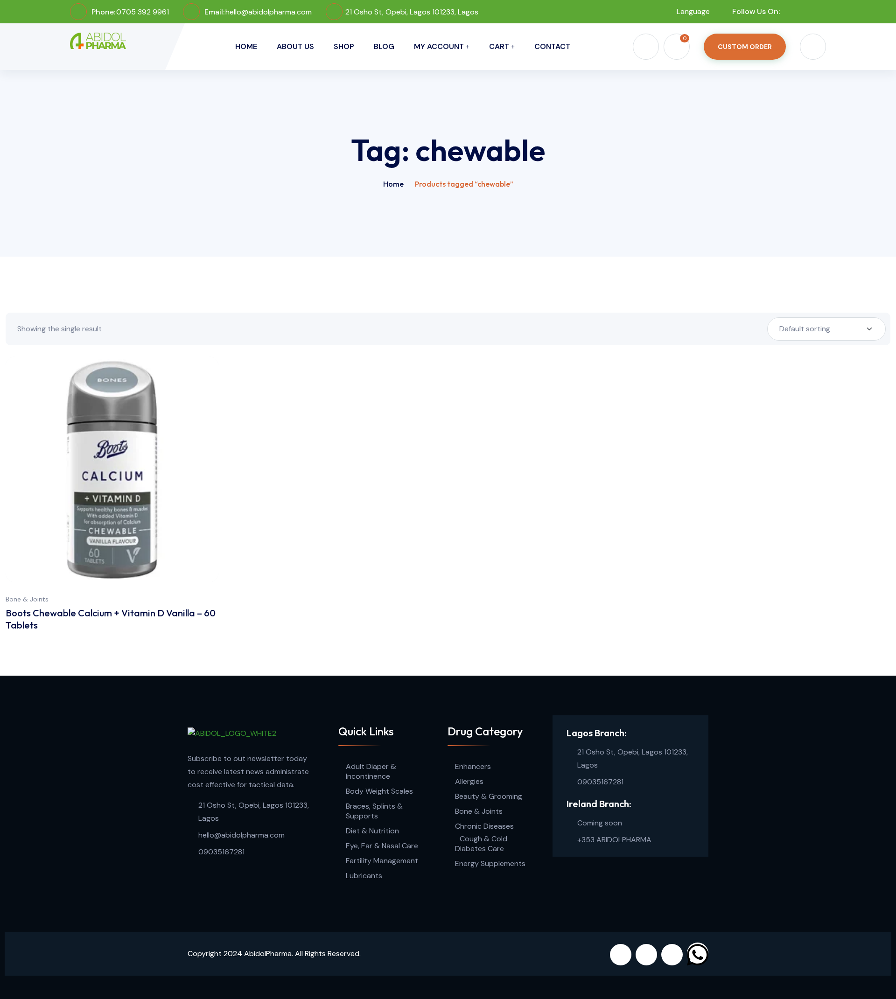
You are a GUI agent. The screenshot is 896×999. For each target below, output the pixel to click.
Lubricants (364, 875)
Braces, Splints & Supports (374, 811)
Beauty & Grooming (488, 796)
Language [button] (692, 11)
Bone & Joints (27, 599)
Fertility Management (382, 861)
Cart (499, 46)
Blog (384, 46)
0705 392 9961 (142, 12)
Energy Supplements (490, 863)
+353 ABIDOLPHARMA (614, 840)
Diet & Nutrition (372, 831)
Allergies (469, 781)
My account (439, 46)
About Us (295, 46)
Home (246, 46)
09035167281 (221, 852)
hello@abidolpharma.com (268, 12)
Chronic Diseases (484, 826)
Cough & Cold (483, 839)
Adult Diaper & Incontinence (371, 771)
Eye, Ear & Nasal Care (382, 846)
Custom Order (745, 46)
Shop (344, 46)
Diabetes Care (479, 848)
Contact (552, 46)
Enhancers (473, 766)
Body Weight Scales (379, 791)
